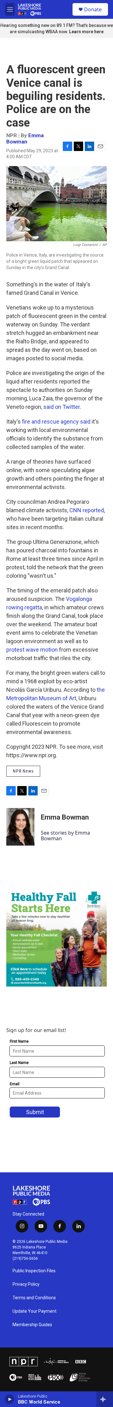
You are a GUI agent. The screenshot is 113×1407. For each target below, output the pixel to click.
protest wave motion (32, 649)
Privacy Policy (26, 1284)
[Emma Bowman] (20, 827)
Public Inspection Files (34, 1271)
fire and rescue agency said (56, 421)
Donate (93, 9)
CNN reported (86, 510)
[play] (9, 1399)
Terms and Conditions (34, 1297)
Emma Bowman (25, 138)
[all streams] (104, 1399)
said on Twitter (61, 407)
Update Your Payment (34, 1311)
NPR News (23, 771)
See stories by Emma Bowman (65, 835)
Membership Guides (32, 1324)
